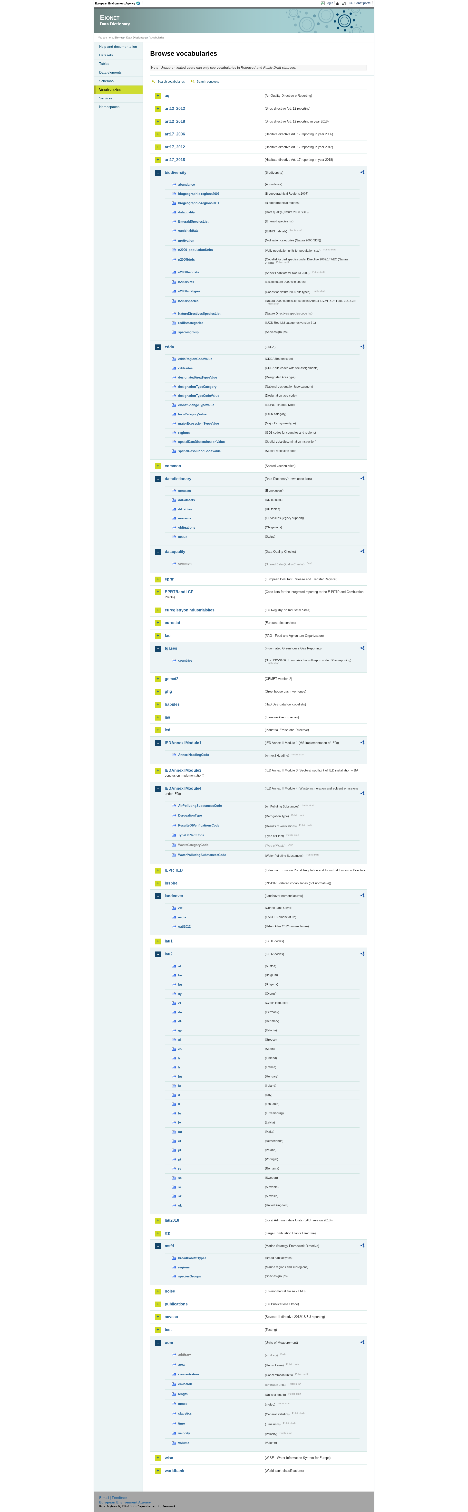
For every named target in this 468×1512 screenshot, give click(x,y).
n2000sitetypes (189, 291)
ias (167, 717)
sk (180, 1196)
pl (179, 1150)
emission (185, 1384)
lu (179, 1113)
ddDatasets (186, 500)
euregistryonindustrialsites (189, 610)
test (168, 1330)
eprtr (169, 579)
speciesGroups (189, 1276)
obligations (186, 527)
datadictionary (178, 479)
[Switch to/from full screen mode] (344, 3)
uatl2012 (184, 926)
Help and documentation (118, 46)
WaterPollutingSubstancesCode (202, 855)
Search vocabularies (171, 81)
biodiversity (175, 173)
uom (169, 1343)
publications (176, 1304)
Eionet (119, 37)
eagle (182, 917)
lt (179, 1104)
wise (169, 1458)
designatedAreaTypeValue (197, 377)
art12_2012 (175, 108)
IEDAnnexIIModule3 (183, 770)
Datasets (106, 55)
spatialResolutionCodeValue (199, 451)
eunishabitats (188, 230)
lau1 (169, 941)
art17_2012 (175, 147)
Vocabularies (110, 90)
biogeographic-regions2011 (198, 203)
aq (167, 96)
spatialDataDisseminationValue (201, 442)
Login (329, 3)
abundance (186, 184)
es (180, 1049)
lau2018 (172, 1220)
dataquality (186, 212)
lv (179, 1122)
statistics (185, 1413)
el (179, 1040)
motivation (186, 240)
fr (179, 1067)
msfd (169, 1246)
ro (179, 1168)
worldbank (174, 1471)
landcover (174, 896)
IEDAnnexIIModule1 (183, 743)
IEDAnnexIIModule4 (183, 788)
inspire (171, 883)
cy (180, 994)
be (180, 975)
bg (180, 984)
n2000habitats (188, 272)
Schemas (106, 81)
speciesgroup (188, 332)
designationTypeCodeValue (198, 396)
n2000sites (186, 282)
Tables (104, 64)
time (181, 1423)
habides (172, 704)
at (179, 966)
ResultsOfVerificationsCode (198, 825)
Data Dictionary (136, 37)
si (179, 1187)
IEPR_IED (174, 870)
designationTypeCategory (197, 387)
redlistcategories (190, 323)
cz (180, 1003)
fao (168, 636)
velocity (184, 1433)
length (183, 1394)
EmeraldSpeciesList (193, 221)
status (182, 537)
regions (184, 433)
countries (185, 660)
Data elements (110, 72)
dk (180, 1021)
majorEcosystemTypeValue (198, 423)
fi (179, 1058)
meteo (182, 1404)
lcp (167, 1233)
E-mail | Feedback (113, 1498)
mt (180, 1132)
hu (180, 1076)
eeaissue (184, 518)
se (180, 1178)
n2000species (188, 301)
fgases (171, 648)
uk (180, 1205)
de (180, 1012)
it (179, 1095)
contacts (184, 491)
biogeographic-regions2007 (198, 194)
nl (179, 1141)
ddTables (185, 509)
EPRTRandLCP (179, 592)
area (181, 1364)
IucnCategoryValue (192, 414)
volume (183, 1443)
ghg (168, 691)
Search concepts (208, 81)
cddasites (185, 368)
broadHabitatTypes (192, 1258)
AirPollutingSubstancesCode (200, 806)
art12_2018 (175, 121)
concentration (188, 1374)
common (173, 466)
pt (179, 1159)
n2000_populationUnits (195, 250)
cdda (169, 347)
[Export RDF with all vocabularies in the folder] (362, 173)
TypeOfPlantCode (191, 835)
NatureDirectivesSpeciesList (199, 313)
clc (180, 908)
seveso (171, 1317)
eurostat (172, 623)
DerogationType (190, 815)
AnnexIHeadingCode (193, 755)
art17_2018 (175, 160)
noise (170, 1291)
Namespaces (109, 107)
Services (105, 98)
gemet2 (171, 679)
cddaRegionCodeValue (195, 359)
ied (167, 730)
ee (180, 1030)
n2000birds (186, 259)
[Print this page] (338, 3)
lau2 (169, 954)
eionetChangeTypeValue (196, 405)
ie (179, 1086)
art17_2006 (175, 134)
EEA (119, 3)
